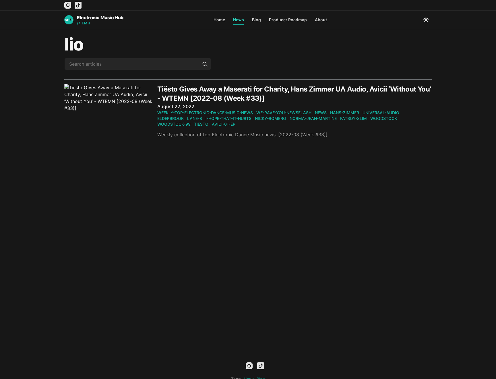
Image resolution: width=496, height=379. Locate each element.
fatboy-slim (353, 118)
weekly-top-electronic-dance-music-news (205, 112)
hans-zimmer (344, 112)
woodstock (383, 118)
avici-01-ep (223, 124)
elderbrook (170, 118)
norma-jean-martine (313, 118)
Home (219, 19)
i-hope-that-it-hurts (228, 118)
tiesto (201, 124)
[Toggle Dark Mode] (426, 19)
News (238, 19)
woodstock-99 (174, 124)
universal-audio (381, 112)
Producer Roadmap (288, 19)
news (321, 112)
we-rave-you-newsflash (283, 112)
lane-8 (194, 118)
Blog (256, 19)
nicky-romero (270, 118)
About (321, 19)
